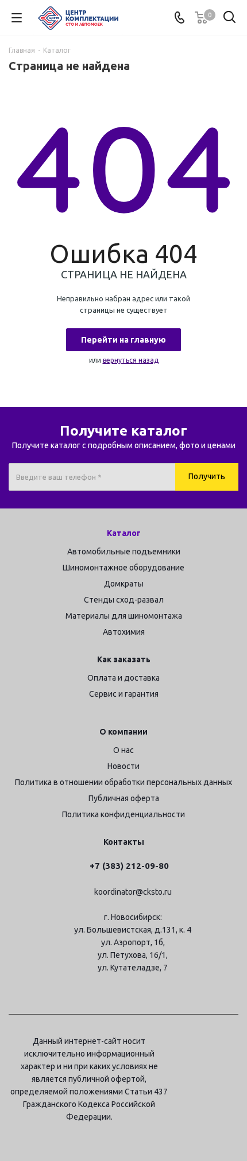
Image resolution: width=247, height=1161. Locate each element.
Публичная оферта (123, 798)
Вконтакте (229, 1042)
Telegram (201, 1042)
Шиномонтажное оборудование (123, 567)
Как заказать (123, 659)
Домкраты (124, 583)
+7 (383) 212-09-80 (129, 866)
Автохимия (124, 631)
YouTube (201, 1071)
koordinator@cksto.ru (133, 891)
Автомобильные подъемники (123, 551)
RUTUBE (229, 1071)
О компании (123, 731)
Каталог (124, 533)
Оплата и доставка (123, 677)
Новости (123, 766)
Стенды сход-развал (124, 599)
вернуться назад (131, 360)
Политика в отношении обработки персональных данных (123, 782)
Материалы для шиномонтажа (123, 615)
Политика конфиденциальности (123, 814)
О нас (123, 750)
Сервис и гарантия (124, 693)
